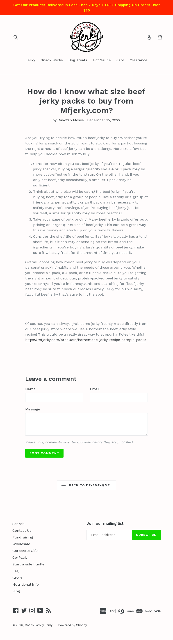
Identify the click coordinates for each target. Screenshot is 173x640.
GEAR (17, 578)
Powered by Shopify (72, 625)
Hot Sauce (102, 60)
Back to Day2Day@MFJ (90, 485)
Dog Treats (77, 60)
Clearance (138, 60)
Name (30, 389)
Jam (120, 60)
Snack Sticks (52, 60)
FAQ (15, 571)
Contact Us (22, 530)
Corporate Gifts (25, 551)
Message (32, 409)
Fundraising (22, 537)
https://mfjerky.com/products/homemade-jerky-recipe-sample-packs (85, 340)
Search (18, 524)
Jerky (30, 60)
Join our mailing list (105, 523)
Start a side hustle (28, 564)
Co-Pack (19, 557)
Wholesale (21, 544)
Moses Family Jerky (38, 625)
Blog (16, 591)
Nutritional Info (25, 584)
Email (95, 389)
